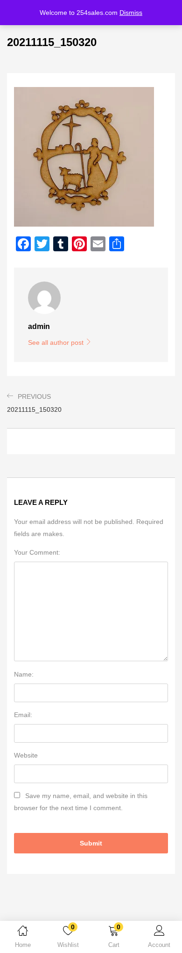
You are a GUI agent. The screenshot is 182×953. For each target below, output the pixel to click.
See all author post (56, 342)
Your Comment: (37, 552)
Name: (24, 674)
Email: (23, 714)
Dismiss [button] (130, 12)
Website (26, 755)
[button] (114, 938)
